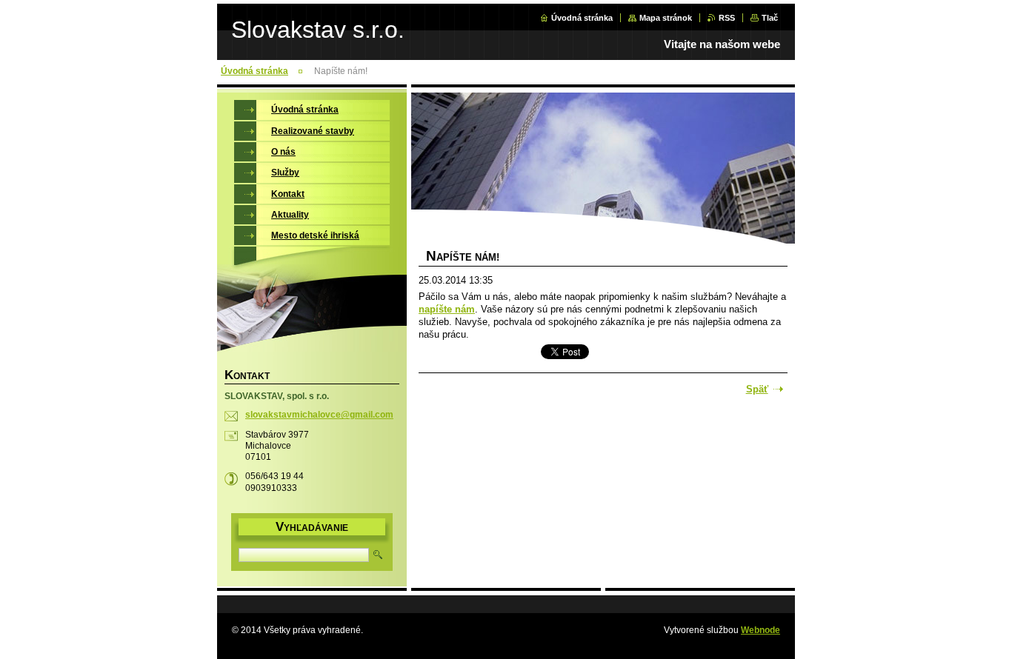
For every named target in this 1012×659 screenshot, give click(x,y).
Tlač (770, 17)
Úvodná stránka (582, 17)
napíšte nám (447, 309)
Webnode (760, 630)
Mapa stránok (665, 17)
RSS (727, 17)
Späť (757, 389)
